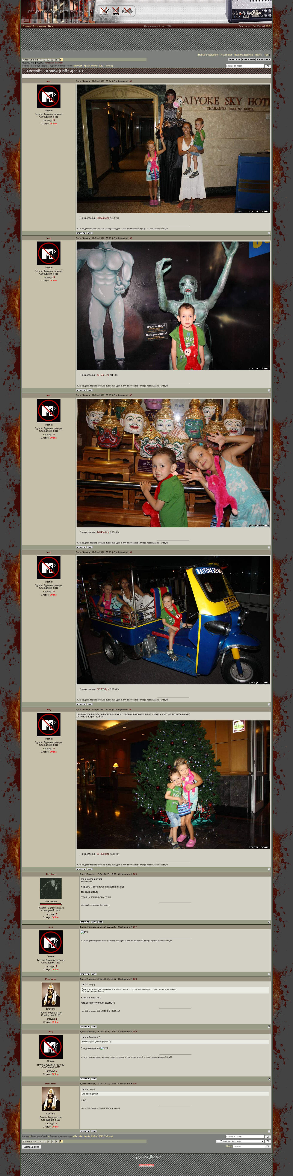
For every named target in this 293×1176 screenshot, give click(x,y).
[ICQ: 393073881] (100, 922)
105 (130, 709)
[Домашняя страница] (90, 233)
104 (130, 552)
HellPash (59, 63)
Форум (25, 66)
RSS (268, 26)
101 (130, 81)
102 (130, 238)
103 (130, 395)
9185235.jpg (103, 218)
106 (135, 874)
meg (49, 81)
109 (135, 1031)
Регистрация (39, 26)
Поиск (258, 54)
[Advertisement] (146, 39)
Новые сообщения (208, 54)
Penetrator (49, 63)
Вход (50, 26)
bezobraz (51, 874)
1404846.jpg (103, 532)
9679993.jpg (103, 854)
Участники (226, 54)
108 (135, 979)
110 (135, 1083)
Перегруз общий (39, 66)
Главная (27, 26)
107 (135, 927)
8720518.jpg (103, 689)
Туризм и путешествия (61, 66)
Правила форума (243, 54)
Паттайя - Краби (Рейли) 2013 (88, 66)
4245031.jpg (103, 375)
